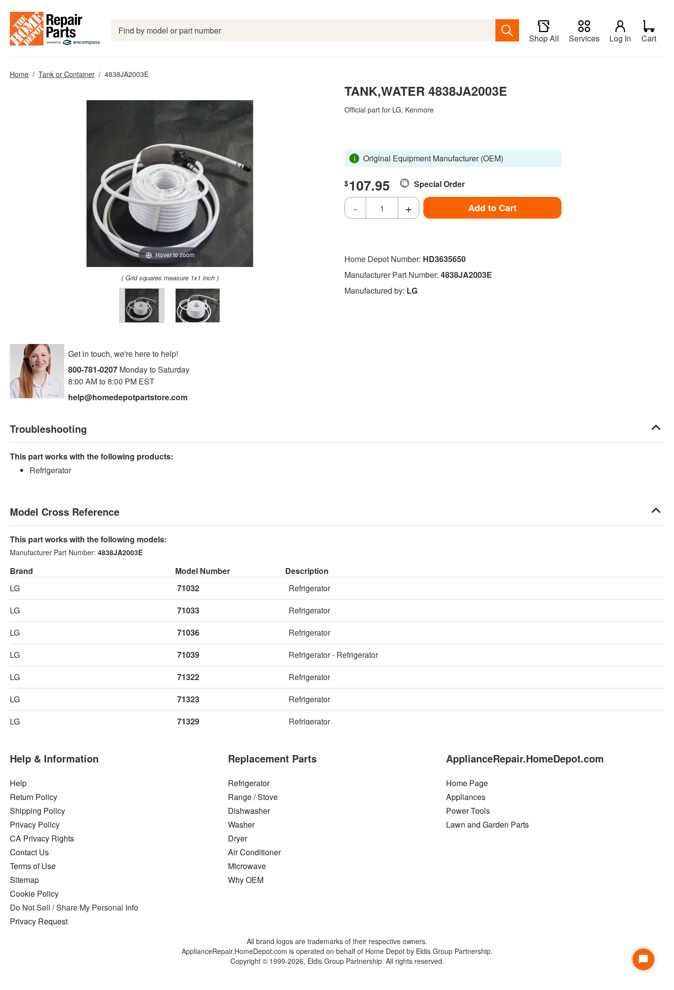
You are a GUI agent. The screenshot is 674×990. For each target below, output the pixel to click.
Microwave (247, 866)
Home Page (467, 783)
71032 (188, 588)
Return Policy (33, 796)
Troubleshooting (48, 428)
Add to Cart (492, 207)
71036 (188, 632)
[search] (507, 30)
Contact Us (29, 852)
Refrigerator (248, 783)
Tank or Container (66, 74)
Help (18, 783)
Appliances (466, 796)
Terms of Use (33, 866)
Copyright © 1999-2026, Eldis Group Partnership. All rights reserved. (337, 961)
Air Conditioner (254, 852)
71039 (188, 654)
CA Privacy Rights (42, 838)
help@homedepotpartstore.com (127, 397)
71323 (188, 699)
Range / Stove (253, 796)
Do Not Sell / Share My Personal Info (74, 907)
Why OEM (245, 879)
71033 (188, 610)
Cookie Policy (34, 893)
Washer (241, 824)
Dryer (237, 838)
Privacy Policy (35, 824)
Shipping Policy (37, 810)
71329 (188, 721)
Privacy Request (39, 921)
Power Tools (468, 810)
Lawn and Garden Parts (487, 824)
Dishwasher (249, 810)
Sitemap (24, 879)
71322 (188, 677)
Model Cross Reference (64, 511)
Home (19, 74)
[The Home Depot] (55, 30)
